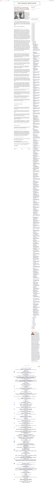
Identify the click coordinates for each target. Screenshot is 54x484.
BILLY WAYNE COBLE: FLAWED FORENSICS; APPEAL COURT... (36, 143)
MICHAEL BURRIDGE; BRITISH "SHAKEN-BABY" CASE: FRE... (36, 177)
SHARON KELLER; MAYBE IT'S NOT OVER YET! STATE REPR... (36, 106)
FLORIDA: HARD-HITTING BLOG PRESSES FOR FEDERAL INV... (36, 161)
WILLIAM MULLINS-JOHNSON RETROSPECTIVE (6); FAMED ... (36, 98)
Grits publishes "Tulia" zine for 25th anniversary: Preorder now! (25, 396)
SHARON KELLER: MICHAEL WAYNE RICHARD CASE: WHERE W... (36, 223)
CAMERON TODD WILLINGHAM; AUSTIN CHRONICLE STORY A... (36, 127)
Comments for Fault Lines (25, 420)
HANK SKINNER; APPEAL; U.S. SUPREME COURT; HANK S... (36, 205)
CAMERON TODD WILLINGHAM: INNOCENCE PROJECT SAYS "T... (36, 307)
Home (26, 454)
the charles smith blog (27, 3)
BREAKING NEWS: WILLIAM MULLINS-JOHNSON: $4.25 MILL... (36, 124)
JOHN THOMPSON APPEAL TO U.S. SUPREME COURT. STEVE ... (36, 302)
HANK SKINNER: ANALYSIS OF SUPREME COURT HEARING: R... (36, 197)
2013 (32, 37)
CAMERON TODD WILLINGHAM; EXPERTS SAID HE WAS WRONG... (36, 190)
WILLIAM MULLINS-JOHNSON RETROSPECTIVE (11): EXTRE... (36, 83)
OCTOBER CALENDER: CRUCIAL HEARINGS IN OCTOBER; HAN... (36, 305)
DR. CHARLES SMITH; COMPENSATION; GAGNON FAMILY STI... (36, 67)
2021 (32, 29)
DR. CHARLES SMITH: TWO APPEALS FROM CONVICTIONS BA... (36, 148)
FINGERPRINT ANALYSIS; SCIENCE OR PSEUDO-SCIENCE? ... (36, 169)
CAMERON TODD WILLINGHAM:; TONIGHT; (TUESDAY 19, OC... (36, 156)
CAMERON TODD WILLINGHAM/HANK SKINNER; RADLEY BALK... (36, 166)
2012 (32, 38)
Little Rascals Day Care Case (26, 411)
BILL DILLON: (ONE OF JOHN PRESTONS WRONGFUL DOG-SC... (36, 122)
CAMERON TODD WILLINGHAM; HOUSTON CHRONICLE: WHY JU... (36, 119)
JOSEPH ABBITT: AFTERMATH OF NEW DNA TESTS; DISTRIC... (36, 249)
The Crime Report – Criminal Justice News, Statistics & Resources (25, 435)
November (34, 42)
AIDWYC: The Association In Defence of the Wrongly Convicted (26, 455)
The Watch (26, 418)
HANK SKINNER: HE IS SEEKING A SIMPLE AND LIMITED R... (36, 239)
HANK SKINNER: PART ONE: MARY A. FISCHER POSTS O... (36, 228)
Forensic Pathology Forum (25, 413)
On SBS (26, 474)
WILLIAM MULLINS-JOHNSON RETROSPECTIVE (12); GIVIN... (36, 80)
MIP (25, 400)
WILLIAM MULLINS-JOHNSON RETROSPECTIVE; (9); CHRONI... (36, 91)
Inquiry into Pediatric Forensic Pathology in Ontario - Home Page (26, 451)
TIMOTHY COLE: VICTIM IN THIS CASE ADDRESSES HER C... (36, 172)
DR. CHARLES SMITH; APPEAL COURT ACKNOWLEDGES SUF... (36, 135)
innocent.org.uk (26, 446)
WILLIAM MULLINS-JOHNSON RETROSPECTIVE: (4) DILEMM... (36, 103)
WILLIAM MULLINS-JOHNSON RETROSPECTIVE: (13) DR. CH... (36, 78)
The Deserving (26, 386)
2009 (32, 326)
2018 (32, 32)
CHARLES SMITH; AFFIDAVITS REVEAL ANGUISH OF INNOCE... (36, 130)
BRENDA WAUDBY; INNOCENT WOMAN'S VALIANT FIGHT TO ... (36, 48)
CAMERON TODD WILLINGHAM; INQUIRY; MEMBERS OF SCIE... (36, 184)
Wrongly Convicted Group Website (26, 404)
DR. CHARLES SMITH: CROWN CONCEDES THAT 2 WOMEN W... (36, 146)
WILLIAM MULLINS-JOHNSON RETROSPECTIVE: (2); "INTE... (36, 111)
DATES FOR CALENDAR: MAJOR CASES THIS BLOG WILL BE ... (36, 254)
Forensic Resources (25, 383)
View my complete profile (34, 361)
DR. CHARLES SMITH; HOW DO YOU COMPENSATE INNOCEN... (36, 61)
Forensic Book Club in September (26, 384)
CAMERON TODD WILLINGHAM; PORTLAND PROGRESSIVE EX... (36, 159)
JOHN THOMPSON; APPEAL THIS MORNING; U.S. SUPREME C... (36, 275)
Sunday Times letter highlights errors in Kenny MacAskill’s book (25, 425)
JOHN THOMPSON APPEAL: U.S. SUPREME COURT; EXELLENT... (36, 286)
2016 (32, 34)
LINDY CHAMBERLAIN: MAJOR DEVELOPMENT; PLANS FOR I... (36, 244)
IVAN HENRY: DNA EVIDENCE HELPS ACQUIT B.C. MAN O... (36, 50)
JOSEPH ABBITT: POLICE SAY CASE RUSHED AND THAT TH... (36, 251)
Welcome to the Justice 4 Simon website (26, 434)
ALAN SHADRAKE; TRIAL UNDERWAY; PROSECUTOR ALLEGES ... (36, 164)
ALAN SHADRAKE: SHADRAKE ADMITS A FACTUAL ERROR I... (36, 153)
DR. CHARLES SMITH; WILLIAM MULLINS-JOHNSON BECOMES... (36, 116)
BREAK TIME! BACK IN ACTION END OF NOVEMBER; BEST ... (36, 45)
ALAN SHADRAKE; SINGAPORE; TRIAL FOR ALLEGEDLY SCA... (36, 141)
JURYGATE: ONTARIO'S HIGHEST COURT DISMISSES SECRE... (36, 283)
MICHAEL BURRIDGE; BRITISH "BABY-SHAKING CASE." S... (36, 226)
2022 (32, 28)
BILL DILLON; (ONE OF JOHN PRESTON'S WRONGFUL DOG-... (36, 133)
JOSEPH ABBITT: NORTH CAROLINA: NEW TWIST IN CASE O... (36, 264)
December (34, 41)
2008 (32, 327)
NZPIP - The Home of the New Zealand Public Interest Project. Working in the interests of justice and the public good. (26, 460)
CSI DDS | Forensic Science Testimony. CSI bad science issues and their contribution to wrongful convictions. (25, 377)
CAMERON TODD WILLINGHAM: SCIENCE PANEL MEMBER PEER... (36, 246)
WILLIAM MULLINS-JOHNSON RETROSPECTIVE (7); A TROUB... (36, 96)
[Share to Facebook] (16, 145)
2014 (32, 36)
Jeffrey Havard (26, 452)
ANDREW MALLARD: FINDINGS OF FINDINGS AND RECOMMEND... (36, 257)
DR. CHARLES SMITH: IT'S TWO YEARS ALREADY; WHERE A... (36, 187)
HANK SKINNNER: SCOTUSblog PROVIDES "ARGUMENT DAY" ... (36, 210)
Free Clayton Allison (26, 482)
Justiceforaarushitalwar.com (26, 427)
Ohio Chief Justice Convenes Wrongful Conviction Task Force (26, 407)
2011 (32, 39)
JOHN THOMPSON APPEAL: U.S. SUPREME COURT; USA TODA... (36, 281)
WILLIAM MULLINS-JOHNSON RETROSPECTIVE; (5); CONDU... (36, 101)
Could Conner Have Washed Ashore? (26, 405)
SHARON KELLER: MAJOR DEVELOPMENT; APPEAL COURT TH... (36, 231)
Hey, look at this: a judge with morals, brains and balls (26, 375)
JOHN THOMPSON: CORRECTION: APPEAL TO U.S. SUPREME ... (36, 293)
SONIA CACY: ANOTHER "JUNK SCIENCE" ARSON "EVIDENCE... (36, 315)
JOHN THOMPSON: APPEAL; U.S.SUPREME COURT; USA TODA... (36, 262)
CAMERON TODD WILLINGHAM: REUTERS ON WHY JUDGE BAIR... (36, 288)
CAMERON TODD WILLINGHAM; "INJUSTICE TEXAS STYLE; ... (36, 241)
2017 (32, 33)
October (34, 43)
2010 (32, 40)
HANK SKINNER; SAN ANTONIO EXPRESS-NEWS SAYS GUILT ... (36, 88)
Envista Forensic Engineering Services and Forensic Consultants (26, 445)
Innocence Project (26, 476)
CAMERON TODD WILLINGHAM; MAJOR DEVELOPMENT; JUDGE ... (36, 195)
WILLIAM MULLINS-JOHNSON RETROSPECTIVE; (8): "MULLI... (36, 93)
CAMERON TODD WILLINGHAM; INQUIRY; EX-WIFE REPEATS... (36, 272)
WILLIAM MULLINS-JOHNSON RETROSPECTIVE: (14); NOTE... (36, 75)
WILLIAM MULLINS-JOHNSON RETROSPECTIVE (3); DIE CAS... (36, 109)
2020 (32, 30)
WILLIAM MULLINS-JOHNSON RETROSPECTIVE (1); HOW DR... (36, 114)
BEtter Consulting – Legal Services (26, 481)
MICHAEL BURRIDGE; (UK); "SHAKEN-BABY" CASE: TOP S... (36, 200)
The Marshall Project (26, 463)
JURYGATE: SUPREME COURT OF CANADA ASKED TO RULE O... (36, 236)
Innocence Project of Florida (26, 416)
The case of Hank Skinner (26, 456)
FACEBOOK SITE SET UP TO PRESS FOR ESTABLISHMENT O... (36, 59)
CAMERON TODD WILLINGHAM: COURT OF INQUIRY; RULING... (36, 202)
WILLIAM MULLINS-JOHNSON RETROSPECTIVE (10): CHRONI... (36, 85)
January (34, 325)
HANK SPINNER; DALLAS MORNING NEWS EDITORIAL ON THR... (36, 218)
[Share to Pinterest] (17, 145)
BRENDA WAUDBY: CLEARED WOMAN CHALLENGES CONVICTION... (36, 56)
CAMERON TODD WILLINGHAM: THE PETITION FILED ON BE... (36, 291)
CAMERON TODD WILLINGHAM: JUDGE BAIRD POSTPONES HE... (36, 270)
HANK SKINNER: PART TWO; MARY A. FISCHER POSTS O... (36, 215)
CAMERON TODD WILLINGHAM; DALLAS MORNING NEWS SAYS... (36, 310)
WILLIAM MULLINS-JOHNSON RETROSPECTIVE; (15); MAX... (36, 73)
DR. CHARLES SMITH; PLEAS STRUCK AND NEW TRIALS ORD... (36, 138)
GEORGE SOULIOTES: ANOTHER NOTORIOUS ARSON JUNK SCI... (36, 312)
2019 (32, 31)
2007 (32, 328)
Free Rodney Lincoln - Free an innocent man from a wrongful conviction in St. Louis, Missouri (25, 457)
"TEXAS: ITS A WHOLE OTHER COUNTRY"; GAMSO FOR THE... (35, 174)
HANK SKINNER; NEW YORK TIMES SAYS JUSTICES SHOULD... (36, 151)
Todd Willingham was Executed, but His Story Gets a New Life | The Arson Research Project (26, 432)
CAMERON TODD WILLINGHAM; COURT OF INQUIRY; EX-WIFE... (36, 221)
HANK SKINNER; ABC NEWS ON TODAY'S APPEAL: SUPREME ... (36, 208)
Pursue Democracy (26, 374)
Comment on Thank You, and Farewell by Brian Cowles (25, 421)
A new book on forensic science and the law (26, 423)
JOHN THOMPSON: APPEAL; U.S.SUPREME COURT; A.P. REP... (36, 267)
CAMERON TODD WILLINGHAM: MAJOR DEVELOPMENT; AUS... (36, 192)
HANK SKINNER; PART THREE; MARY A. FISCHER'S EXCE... (35, 213)
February (34, 324)
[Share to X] (15, 145)
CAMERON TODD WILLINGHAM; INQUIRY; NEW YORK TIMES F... (36, 182)
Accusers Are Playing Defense (26, 391)
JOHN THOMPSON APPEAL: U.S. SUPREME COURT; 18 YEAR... (36, 299)
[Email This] (14, 145)
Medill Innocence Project (25, 453)
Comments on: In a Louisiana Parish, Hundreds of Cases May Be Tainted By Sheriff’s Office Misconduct (26, 380)
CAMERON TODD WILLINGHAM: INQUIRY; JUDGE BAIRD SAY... (36, 233)
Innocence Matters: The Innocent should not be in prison (26, 429)
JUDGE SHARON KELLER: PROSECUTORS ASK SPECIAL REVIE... (36, 64)
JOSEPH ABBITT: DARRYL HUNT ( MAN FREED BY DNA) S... (36, 259)
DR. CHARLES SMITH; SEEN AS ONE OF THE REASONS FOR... (36, 179)
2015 (32, 35)
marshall (34, 128)
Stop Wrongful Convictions (26, 402)
